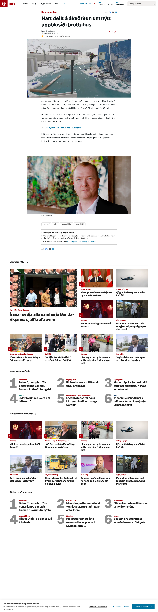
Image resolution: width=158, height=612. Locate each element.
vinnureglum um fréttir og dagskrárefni (82, 241)
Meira (56, 4)
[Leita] (153, 4)
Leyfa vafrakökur (143, 605)
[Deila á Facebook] (110, 12)
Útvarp (33, 4)
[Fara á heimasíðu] (9, 3)
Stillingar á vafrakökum (98, 605)
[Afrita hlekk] (106, 12)
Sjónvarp (45, 4)
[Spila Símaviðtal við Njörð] (79, 68)
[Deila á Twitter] (113, 12)
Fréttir (23, 4)
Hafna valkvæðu (121, 605)
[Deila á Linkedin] (116, 12)
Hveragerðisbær (49, 12)
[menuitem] (27, 3)
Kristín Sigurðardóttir (48, 31)
